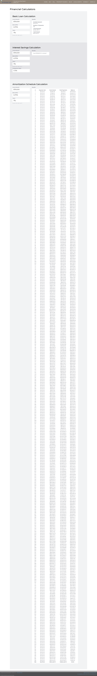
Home (46, 2)
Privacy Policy (93, 672)
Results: (34, 19)
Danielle (92, 2)
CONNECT (86, 2)
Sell (54, 2)
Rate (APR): (15, 24)
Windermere (19, 672)
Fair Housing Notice (92, 674)
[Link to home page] (6, 2)
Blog (70, 2)
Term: (14, 30)
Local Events (77, 2)
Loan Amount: (16, 19)
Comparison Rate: (17, 68)
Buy (50, 2)
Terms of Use (86, 672)
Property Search (62, 2)
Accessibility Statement (82, 674)
